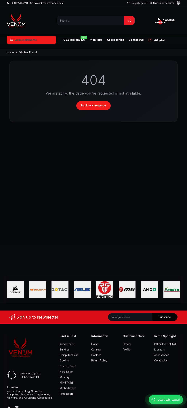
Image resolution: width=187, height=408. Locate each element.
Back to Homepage (93, 105)
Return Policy (99, 360)
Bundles (64, 349)
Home (94, 344)
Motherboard (68, 388)
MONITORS (66, 382)
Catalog (96, 349)
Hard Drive (66, 371)
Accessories (67, 344)
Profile (127, 349)
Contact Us (160, 360)
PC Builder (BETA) (165, 344)
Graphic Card (68, 366)
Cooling (64, 360)
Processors (66, 393)
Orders (127, 344)
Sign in (157, 2)
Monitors (159, 349)
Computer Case (69, 355)
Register (169, 2)
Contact (96, 355)
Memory (65, 377)
